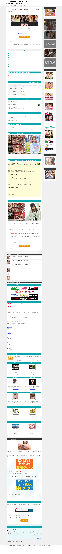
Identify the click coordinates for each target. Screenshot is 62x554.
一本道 (8, 328)
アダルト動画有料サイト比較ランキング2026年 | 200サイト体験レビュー (19, 256)
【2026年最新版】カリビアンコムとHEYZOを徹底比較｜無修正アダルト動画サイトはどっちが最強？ (50, 62)
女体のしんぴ (9, 349)
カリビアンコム (9, 327)
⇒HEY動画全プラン (47, 138)
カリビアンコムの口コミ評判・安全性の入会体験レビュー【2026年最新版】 (20, 260)
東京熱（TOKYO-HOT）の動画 (24, 240)
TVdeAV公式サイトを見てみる (24, 36)
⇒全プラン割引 (47, 150)
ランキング (24, 5)
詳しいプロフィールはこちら (21, 534)
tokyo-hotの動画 (20, 33)
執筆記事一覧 (39, 538)
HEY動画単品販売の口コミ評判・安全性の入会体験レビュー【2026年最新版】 (15, 541)
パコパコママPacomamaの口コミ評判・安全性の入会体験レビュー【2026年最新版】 (21, 268)
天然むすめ (9, 333)
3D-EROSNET (9, 342)
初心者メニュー (20, 5)
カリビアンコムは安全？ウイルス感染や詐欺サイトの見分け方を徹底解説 (19, 264)
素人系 (11, 5)
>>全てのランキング (15, 374)
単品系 (9, 11)
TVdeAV (11, 248)
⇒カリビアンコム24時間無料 (49, 79)
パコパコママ (9, 338)
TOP (17, 545)
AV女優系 (8, 5)
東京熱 (11, 11)
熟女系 (15, 5)
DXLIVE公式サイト (24, 520)
